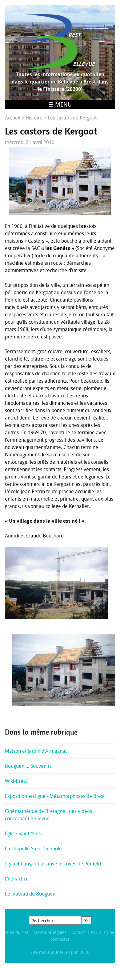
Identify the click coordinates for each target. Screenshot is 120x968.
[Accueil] (60, 41)
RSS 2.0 (98, 932)
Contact (78, 932)
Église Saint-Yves (23, 833)
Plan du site (17, 932)
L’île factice (17, 878)
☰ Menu (60, 104)
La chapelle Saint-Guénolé (33, 848)
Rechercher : (43, 920)
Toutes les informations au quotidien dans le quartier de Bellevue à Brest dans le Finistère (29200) (60, 81)
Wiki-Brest (16, 781)
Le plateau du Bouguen (30, 893)
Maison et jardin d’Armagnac (36, 750)
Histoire (34, 117)
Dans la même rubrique (41, 732)
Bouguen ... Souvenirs (28, 766)
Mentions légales (50, 932)
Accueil (12, 117)
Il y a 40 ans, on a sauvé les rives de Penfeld (53, 863)
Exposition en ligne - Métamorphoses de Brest (55, 796)
